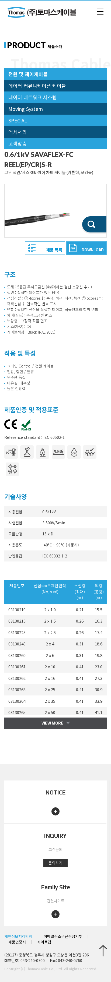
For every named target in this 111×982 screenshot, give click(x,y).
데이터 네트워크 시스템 (32, 97)
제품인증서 (17, 942)
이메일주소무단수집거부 (63, 936)
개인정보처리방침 (18, 936)
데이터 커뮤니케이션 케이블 (37, 85)
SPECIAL (17, 120)
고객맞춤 (17, 143)
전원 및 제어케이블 (28, 73)
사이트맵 (44, 942)
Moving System (25, 108)
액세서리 (17, 131)
